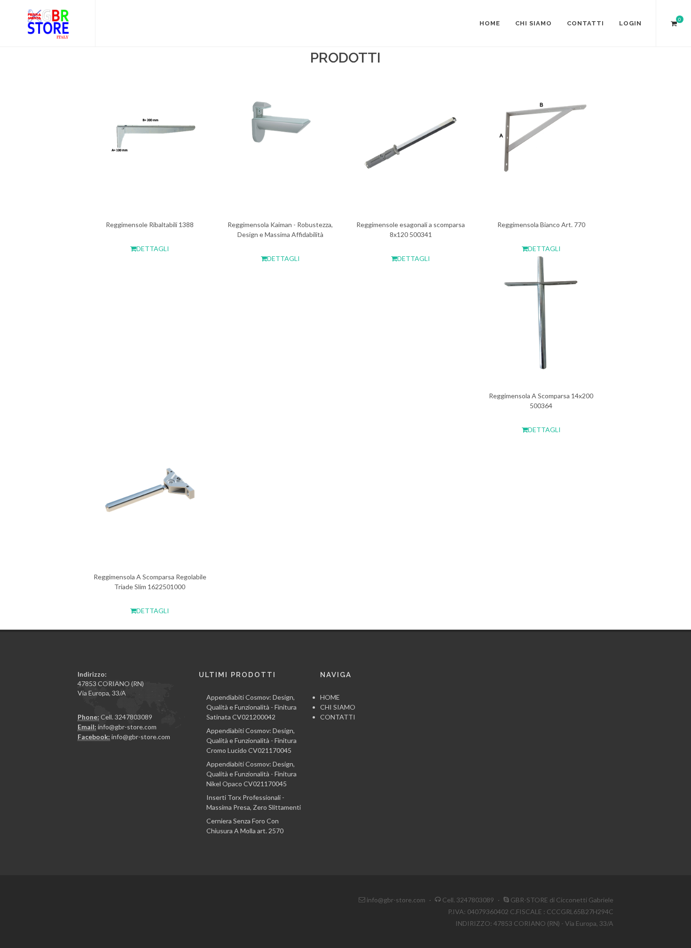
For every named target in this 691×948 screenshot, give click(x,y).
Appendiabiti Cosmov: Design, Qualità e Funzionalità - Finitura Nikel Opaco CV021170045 (251, 774)
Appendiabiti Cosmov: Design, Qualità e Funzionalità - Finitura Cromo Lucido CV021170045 (251, 740)
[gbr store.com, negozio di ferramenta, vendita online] (47, 23)
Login (630, 23)
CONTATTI (585, 23)
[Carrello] (673, 22)
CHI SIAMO (533, 23)
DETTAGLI (152, 249)
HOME (489, 23)
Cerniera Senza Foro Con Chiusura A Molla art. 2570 (244, 826)
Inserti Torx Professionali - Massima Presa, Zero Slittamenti (253, 802)
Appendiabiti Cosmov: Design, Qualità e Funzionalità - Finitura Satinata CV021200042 (251, 707)
